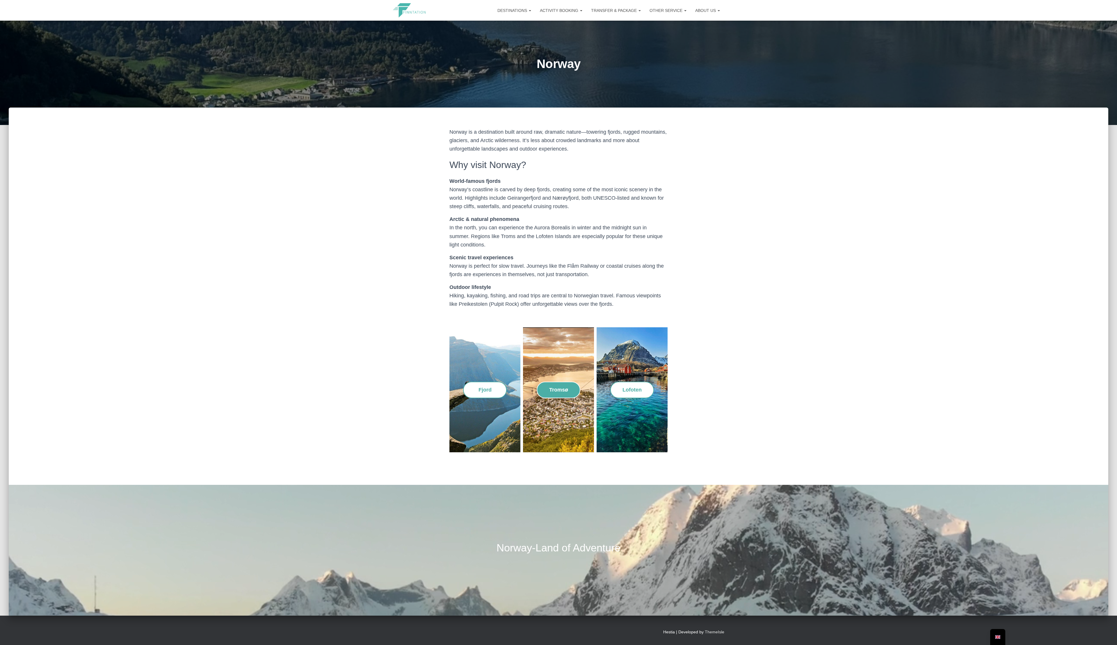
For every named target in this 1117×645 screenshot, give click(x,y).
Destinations (512, 10)
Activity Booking (559, 10)
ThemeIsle (714, 632)
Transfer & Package (614, 10)
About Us (706, 10)
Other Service (667, 10)
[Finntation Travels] (409, 10)
